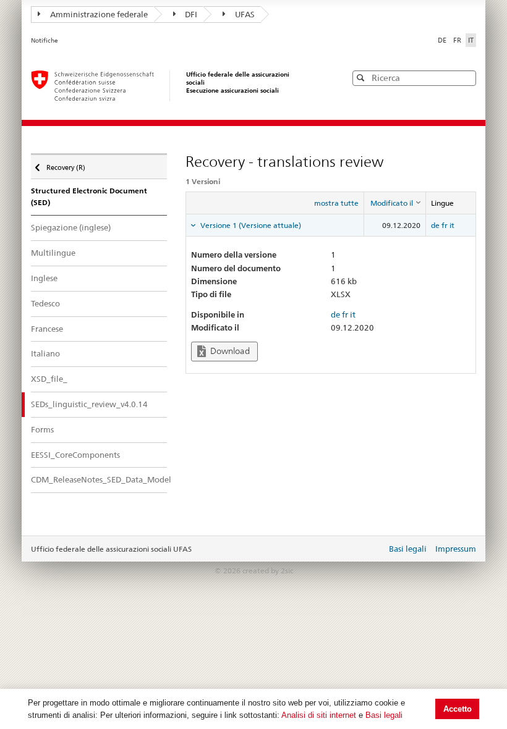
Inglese (44, 278)
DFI (191, 14)
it (451, 225)
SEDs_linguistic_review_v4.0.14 (89, 404)
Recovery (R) (65, 164)
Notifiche (44, 40)
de (435, 225)
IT (471, 40)
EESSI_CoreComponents (75, 455)
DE (443, 40)
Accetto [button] (457, 709)
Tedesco (45, 303)
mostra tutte (336, 203)
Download (229, 351)
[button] (465, 77)
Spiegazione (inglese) (71, 227)
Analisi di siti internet (318, 715)
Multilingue (53, 253)
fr (444, 225)
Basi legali (384, 715)
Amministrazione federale (99, 14)
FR (458, 40)
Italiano (45, 353)
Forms (42, 429)
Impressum (455, 549)
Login (375, 550)
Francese (47, 329)
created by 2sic (267, 570)
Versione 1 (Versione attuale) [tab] (249, 225)
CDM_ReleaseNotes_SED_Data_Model (99, 479)
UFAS (245, 14)
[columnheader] (394, 203)
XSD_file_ (49, 379)
